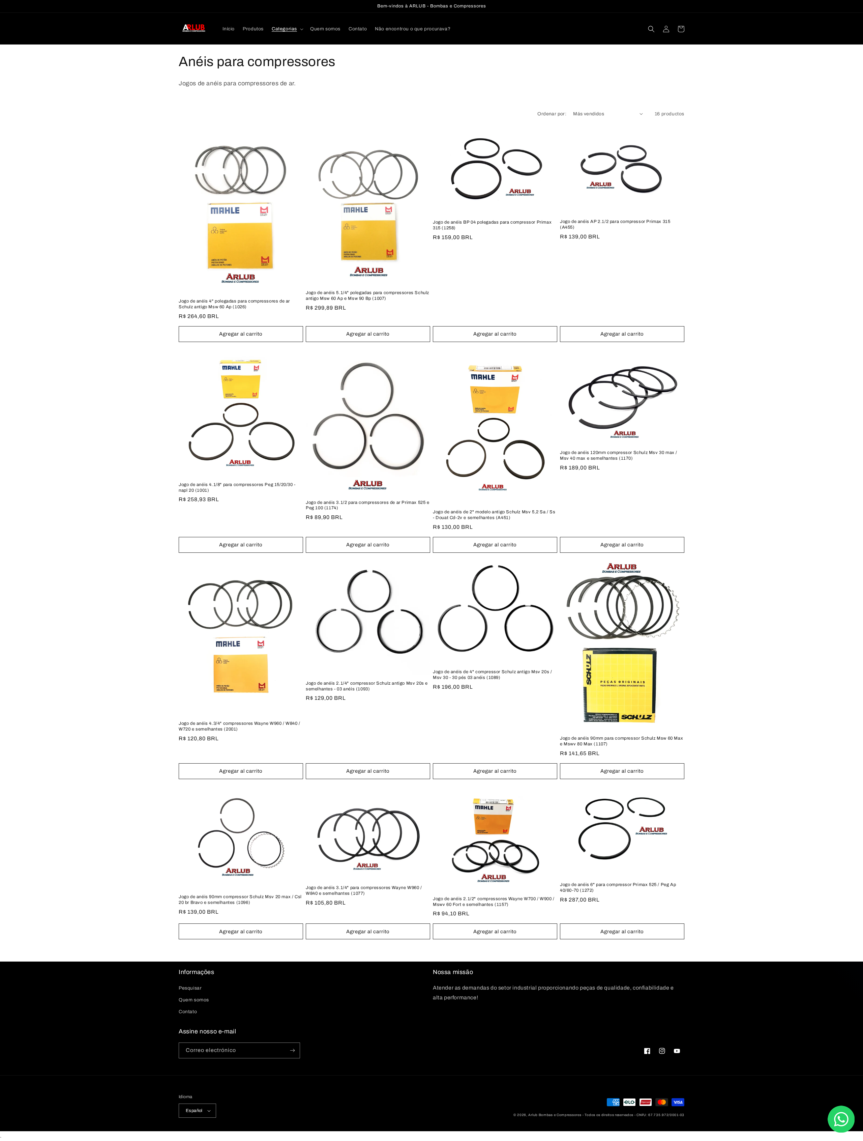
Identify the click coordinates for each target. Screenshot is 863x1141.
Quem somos (194, 999)
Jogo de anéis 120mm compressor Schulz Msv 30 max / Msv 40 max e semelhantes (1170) (618, 455)
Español (194, 1110)
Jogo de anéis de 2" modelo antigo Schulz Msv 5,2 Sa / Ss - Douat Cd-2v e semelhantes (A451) (494, 515)
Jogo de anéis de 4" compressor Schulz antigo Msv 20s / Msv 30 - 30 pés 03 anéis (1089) (492, 674)
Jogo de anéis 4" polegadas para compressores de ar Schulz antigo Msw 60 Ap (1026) (234, 304)
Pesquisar (190, 988)
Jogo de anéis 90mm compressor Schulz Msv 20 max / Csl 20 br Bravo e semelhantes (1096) (240, 899)
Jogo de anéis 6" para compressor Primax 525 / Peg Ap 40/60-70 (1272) (618, 887)
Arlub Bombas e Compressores (554, 1115)
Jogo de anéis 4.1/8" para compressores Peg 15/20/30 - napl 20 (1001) (237, 487)
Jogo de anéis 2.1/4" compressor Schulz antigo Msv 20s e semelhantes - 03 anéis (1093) (367, 686)
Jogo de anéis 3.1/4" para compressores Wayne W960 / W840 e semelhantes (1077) (364, 890)
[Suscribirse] (292, 1050)
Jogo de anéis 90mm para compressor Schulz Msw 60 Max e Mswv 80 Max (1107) (621, 741)
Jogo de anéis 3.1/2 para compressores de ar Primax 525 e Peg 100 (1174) (367, 505)
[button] (287, 29)
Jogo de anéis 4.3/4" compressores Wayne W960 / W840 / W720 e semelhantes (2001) (239, 726)
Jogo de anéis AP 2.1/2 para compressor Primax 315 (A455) (615, 224)
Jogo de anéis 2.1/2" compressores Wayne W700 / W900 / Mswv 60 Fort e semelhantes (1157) (494, 901)
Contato (188, 1011)
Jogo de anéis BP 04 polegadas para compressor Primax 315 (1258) (492, 225)
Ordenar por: (551, 113)
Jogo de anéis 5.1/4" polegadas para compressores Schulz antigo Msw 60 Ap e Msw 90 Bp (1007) (367, 295)
